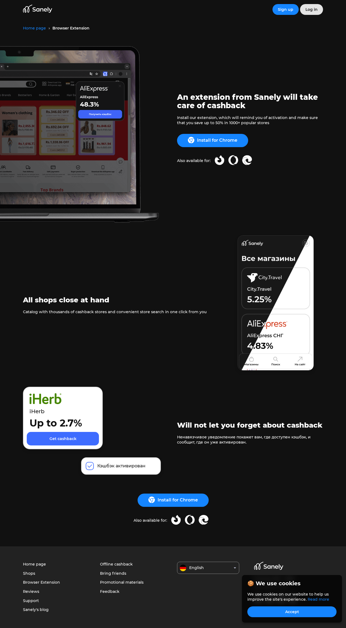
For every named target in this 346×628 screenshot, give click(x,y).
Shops (29, 573)
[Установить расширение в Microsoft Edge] (247, 161)
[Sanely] (37, 10)
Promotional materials (122, 582)
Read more (318, 599)
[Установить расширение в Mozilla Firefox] (219, 161)
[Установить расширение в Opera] (233, 161)
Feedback (109, 591)
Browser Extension (41, 582)
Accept (292, 611)
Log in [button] (311, 9)
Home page (34, 564)
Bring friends (113, 573)
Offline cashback (116, 564)
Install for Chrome (217, 140)
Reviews (31, 591)
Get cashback (62, 438)
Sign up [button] (285, 9)
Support (31, 600)
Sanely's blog (36, 609)
